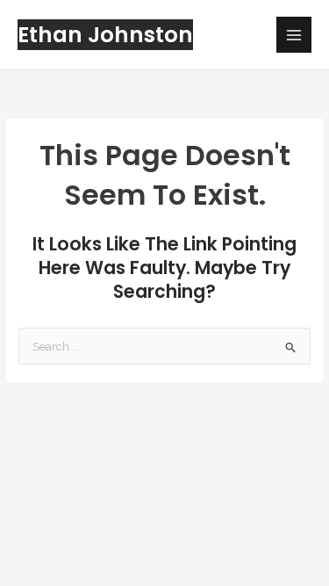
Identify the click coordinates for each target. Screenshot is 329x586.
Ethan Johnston (105, 34)
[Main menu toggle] (294, 35)
